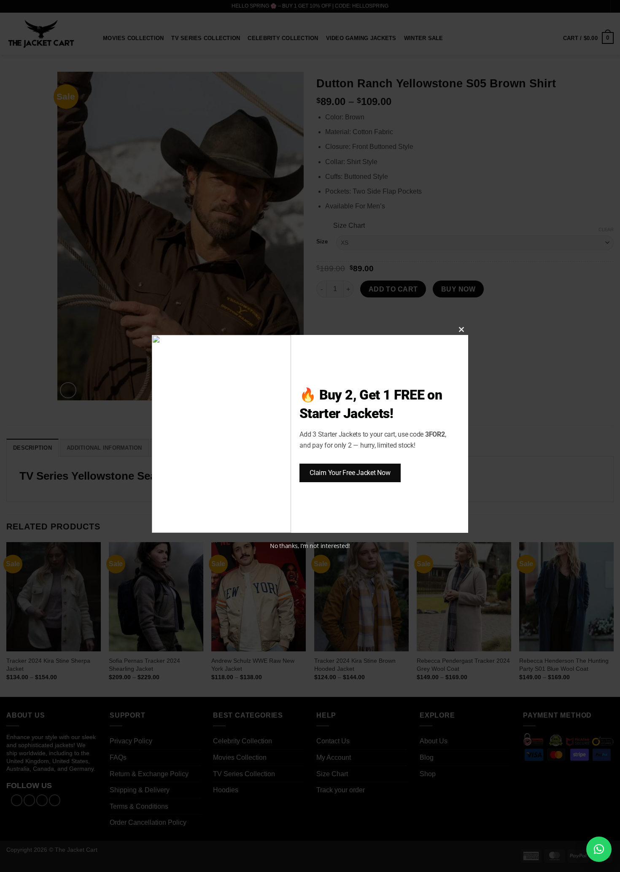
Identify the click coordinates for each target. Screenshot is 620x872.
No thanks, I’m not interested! (310, 546)
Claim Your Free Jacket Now (350, 473)
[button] (599, 849)
